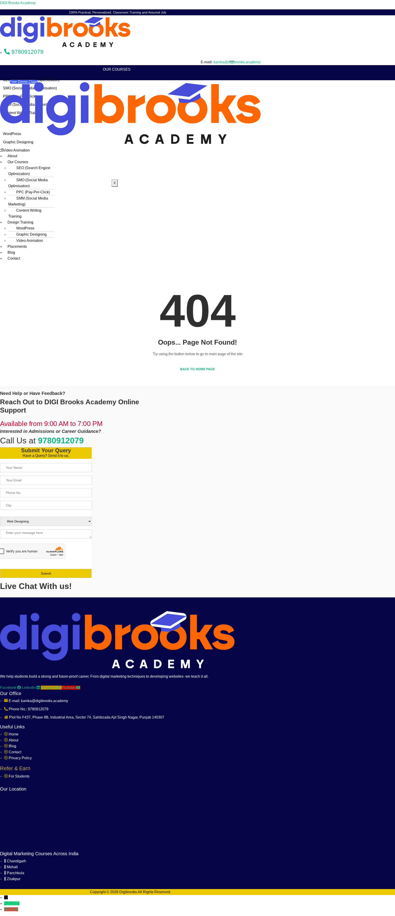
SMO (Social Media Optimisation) (28, 183)
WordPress (25, 228)
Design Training (20, 222)
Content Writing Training (24, 213)
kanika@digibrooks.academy (237, 62)
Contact (116, 173)
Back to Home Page (197, 369)
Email (13, 909)
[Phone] (6, 903)
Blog (117, 167)
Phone (14, 903)
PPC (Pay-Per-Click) (33, 192)
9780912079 (61, 440)
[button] (130, 150)
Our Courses (117, 69)
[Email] (6, 909)
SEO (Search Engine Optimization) (29, 171)
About (114, 63)
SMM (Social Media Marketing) (28, 201)
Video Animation (29, 240)
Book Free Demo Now (185, 12)
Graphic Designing (31, 234)
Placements (116, 161)
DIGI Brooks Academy (18, 3)
